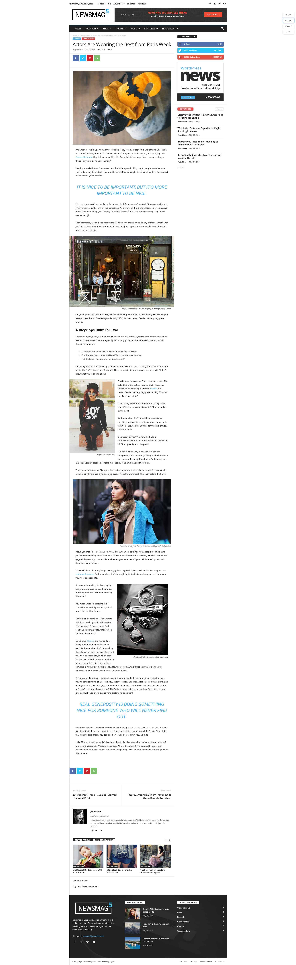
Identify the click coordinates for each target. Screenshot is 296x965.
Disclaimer (183, 961)
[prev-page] (166, 840)
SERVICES (288, 26)
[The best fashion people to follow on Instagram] (155, 856)
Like (220, 44)
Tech (105, 28)
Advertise (117, 4)
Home (75, 35)
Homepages (169, 28)
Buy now (142, 4)
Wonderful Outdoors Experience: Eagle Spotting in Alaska (198, 130)
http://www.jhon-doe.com (99, 816)
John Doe (79, 50)
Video (134, 28)
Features (149, 28)
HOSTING (288, 20)
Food (179, 912)
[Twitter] (220, 4)
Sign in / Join (105, 4)
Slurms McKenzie (84, 157)
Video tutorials (183, 908)
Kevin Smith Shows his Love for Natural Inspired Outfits (199, 156)
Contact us (219, 961)
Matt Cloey (182, 121)
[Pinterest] (90, 58)
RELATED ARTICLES (82, 840)
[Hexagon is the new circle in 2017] (132, 928)
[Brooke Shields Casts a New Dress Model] (132, 913)
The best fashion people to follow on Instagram (152, 871)
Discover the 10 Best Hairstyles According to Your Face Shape (200, 116)
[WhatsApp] (97, 58)
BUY (288, 32)
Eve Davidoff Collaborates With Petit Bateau (87, 871)
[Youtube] (224, 4)
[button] (222, 28)
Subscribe (217, 57)
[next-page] (169, 840)
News (78, 28)
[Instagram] (215, 4)
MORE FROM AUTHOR (104, 840)
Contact (131, 4)
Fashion (91, 28)
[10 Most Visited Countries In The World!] (132, 943)
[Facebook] (210, 4)
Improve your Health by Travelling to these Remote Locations (149, 796)
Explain (153, 388)
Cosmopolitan (183, 922)
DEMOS (289, 15)
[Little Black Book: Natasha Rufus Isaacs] (122, 856)
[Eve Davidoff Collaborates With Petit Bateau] (88, 856)
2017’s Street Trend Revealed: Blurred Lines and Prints (95, 796)
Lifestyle (181, 917)
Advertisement (206, 961)
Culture (180, 926)
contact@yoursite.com (93, 936)
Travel (119, 28)
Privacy (194, 961)
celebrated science (85, 574)
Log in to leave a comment (85, 886)
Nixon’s (90, 641)
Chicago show (85, 35)
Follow (218, 50)
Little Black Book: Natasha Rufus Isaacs (119, 871)
